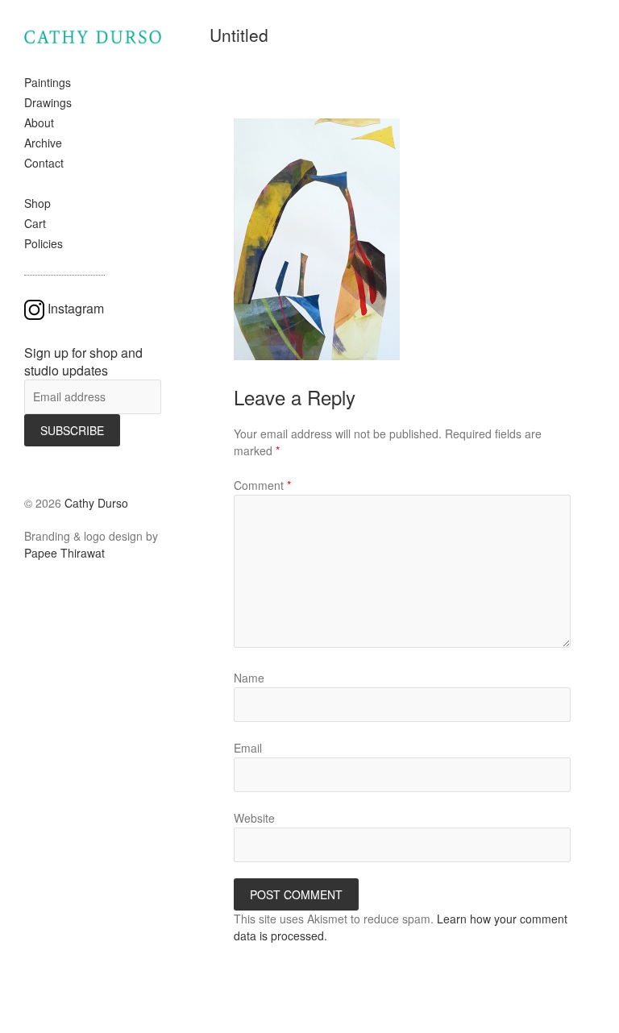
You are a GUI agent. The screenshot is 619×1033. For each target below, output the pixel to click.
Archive (43, 143)
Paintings (47, 82)
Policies (43, 243)
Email (248, 748)
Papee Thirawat (64, 553)
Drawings (48, 102)
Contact (44, 163)
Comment (262, 485)
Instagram (76, 308)
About (39, 122)
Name (249, 678)
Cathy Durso (96, 503)
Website (254, 818)
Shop (37, 203)
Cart (35, 223)
